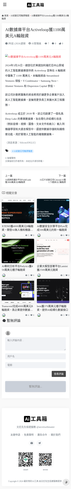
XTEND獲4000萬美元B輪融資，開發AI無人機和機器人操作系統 (17, 228)
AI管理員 (36, 43)
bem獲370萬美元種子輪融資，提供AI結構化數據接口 (52, 308)
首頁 (6, 15)
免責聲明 (29, 434)
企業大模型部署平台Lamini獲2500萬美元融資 (52, 268)
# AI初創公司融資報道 (22, 151)
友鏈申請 (15, 434)
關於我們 (55, 434)
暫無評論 (14, 321)
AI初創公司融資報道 (20, 15)
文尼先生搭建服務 (49, 481)
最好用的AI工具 (31, 481)
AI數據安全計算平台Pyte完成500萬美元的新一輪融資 (52, 228)
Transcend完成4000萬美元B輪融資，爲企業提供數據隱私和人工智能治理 (17, 308)
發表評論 (59, 374)
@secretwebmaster (46, 427)
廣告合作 (42, 434)
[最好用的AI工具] (35, 4)
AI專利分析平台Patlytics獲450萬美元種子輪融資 (17, 268)
